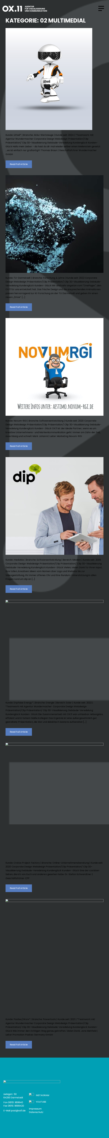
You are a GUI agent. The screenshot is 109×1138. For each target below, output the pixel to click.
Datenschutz (36, 1112)
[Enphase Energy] (54, 649)
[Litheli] (54, 79)
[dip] (54, 506)
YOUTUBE (41, 1101)
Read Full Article (19, 164)
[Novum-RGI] (54, 367)
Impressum (35, 1108)
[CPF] (54, 800)
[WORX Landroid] (54, 956)
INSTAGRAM (42, 1095)
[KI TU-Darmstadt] (54, 224)
